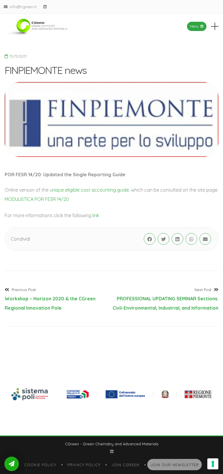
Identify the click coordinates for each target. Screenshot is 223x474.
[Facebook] (149, 239)
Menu (194, 26)
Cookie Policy (40, 464)
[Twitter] (163, 239)
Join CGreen (125, 464)
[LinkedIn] (45, 6)
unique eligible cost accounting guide (89, 190)
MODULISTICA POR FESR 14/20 (37, 199)
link (95, 215)
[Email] (205, 239)
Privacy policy (83, 464)
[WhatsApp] (191, 239)
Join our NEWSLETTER (174, 464)
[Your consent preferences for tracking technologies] (212, 463)
